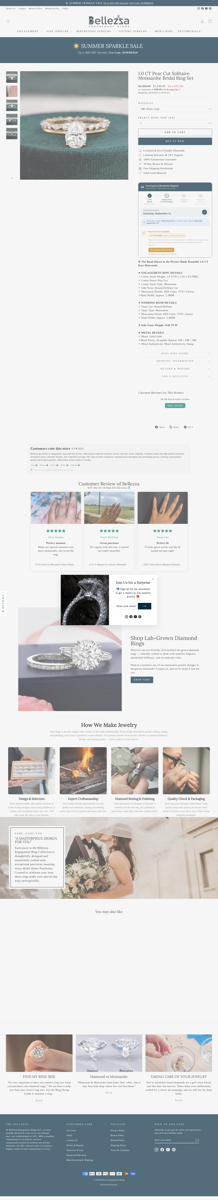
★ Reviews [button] (3, 603)
